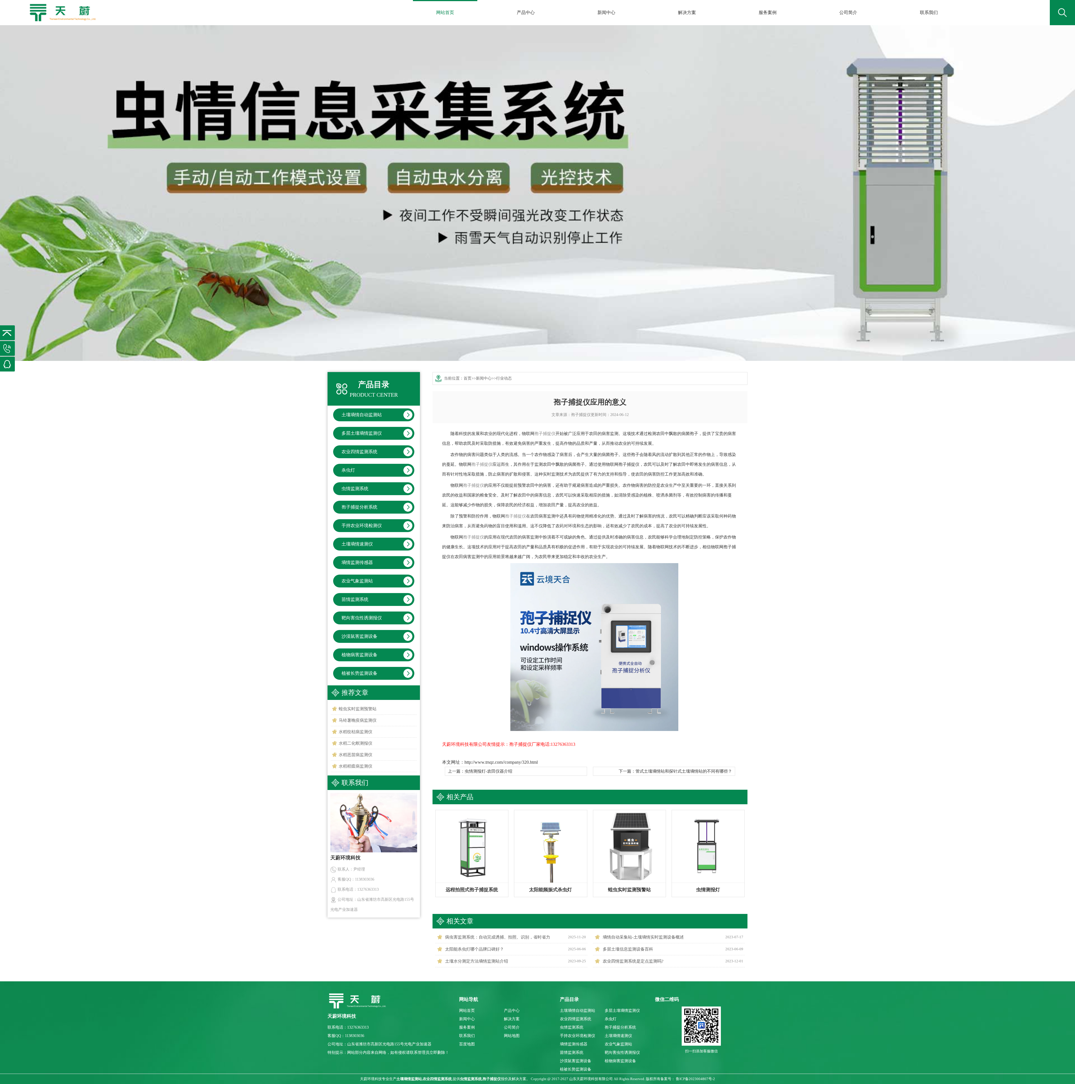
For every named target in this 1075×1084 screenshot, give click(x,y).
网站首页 (445, 12)
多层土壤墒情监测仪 (362, 433)
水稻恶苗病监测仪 (355, 755)
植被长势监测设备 (359, 673)
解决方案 (687, 12)
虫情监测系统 (355, 488)
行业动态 (504, 378)
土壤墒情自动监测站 (362, 414)
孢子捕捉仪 (581, 415)
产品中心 (526, 12)
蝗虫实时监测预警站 (358, 709)
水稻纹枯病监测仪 (355, 732)
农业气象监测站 (357, 581)
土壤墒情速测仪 (357, 544)
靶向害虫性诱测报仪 (362, 617)
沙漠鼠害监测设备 (359, 636)
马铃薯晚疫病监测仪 (358, 720)
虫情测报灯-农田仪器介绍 (488, 771)
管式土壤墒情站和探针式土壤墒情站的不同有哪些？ (683, 771)
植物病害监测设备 (359, 654)
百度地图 (467, 1044)
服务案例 (768, 12)
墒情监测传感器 (357, 562)
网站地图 (512, 1036)
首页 (467, 378)
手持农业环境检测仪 (362, 525)
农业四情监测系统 (359, 451)
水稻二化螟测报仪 (355, 743)
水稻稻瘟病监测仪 (355, 766)
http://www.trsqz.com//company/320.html (501, 762)
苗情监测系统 (355, 599)
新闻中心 (606, 12)
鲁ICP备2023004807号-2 (695, 1079)
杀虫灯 (348, 470)
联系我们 (929, 12)
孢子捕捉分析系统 (359, 507)
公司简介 (848, 12)
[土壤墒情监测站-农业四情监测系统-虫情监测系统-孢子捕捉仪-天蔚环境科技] (62, 8)
